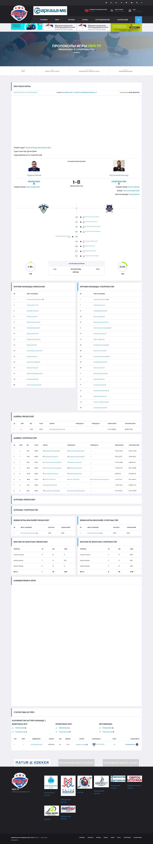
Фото (119, 837)
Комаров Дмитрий (99, 311)
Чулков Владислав (32, 328)
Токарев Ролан (31, 356)
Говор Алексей (134, 194)
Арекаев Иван (46, 147)
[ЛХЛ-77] (126, 27)
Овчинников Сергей (33, 385)
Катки (112, 837)
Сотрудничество (102, 20)
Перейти (92, 11)
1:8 (114, 744)
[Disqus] (76, 613)
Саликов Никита (32, 311)
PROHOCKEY (65, 49)
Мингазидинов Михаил (34, 299)
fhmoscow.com (137, 11)
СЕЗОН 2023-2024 (52, 70)
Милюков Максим (99, 396)
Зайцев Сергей (31, 333)
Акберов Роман (98, 305)
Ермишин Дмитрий (100, 373)
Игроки (71, 20)
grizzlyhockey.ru (120, 11)
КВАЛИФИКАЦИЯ (125, 70)
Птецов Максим (32, 305)
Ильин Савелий (133, 187)
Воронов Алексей (99, 350)
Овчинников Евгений (101, 390)
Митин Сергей (98, 379)
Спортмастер (85, 49)
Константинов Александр (119, 175)
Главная (76, 52)
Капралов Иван (31, 368)
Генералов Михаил (90, 221)
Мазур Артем (31, 345)
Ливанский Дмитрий (100, 402)
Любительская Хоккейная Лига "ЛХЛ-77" (23, 837)
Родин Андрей (98, 339)
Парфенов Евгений (34, 175)
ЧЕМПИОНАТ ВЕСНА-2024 (89, 70)
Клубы (85, 20)
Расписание (122, 20)
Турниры (43, 20)
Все (23, 70)
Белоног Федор (98, 316)
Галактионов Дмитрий (131, 190)
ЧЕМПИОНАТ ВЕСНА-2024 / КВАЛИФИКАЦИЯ (25, 92)
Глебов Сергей (31, 316)
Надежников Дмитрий (34, 373)
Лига (57, 20)
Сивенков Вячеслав (100, 299)
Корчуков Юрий (32, 379)
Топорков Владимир (32, 147)
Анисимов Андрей (33, 362)
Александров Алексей (34, 350)
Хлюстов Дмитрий (33, 187)
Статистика (127, 837)
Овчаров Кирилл (99, 333)
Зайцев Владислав (33, 322)
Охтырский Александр (101, 356)
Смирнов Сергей (89, 250)
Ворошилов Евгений (100, 322)
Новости (90, 837)
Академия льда (81, 744)
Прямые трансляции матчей (98, 9)
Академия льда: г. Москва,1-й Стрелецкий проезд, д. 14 (79, 92)
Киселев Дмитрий (100, 407)
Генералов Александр (90, 216)
